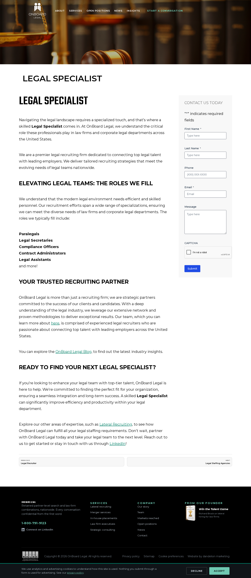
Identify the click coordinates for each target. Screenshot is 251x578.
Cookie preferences (171, 556)
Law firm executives (102, 523)
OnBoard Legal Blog (73, 351)
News (141, 529)
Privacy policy (131, 556)
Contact (142, 535)
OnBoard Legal (37, 10)
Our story (143, 506)
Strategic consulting (102, 529)
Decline (196, 571)
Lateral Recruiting (115, 424)
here (55, 323)
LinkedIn (118, 443)
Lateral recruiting (100, 506)
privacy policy (75, 572)
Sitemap (149, 556)
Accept (219, 571)
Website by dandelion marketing (209, 556)
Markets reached (148, 518)
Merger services (100, 512)
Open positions (147, 523)
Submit (192, 268)
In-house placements (103, 518)
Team (140, 512)
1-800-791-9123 (33, 523)
